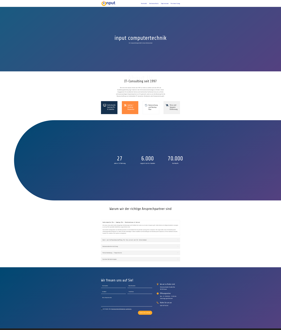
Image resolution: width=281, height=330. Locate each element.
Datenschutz (154, 3)
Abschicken (145, 312)
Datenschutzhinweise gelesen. (121, 309)
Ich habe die (117, 309)
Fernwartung (175, 3)
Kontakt (144, 3)
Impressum (164, 3)
